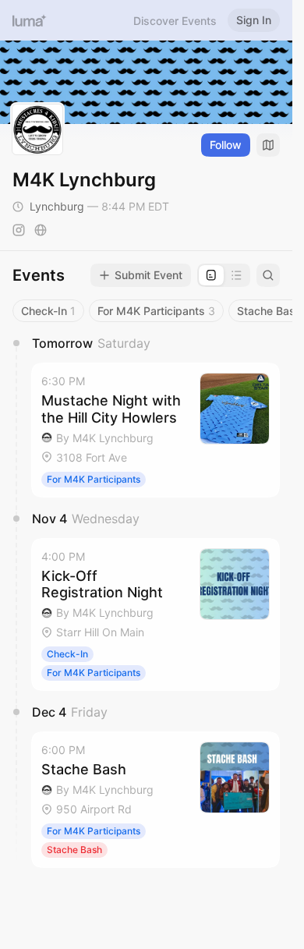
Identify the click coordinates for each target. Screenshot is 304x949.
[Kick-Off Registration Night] (155, 615)
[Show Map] (268, 145)
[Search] (268, 275)
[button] (155, 430)
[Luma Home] (29, 20)
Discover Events (175, 20)
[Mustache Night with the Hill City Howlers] (155, 430)
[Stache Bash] (155, 799)
